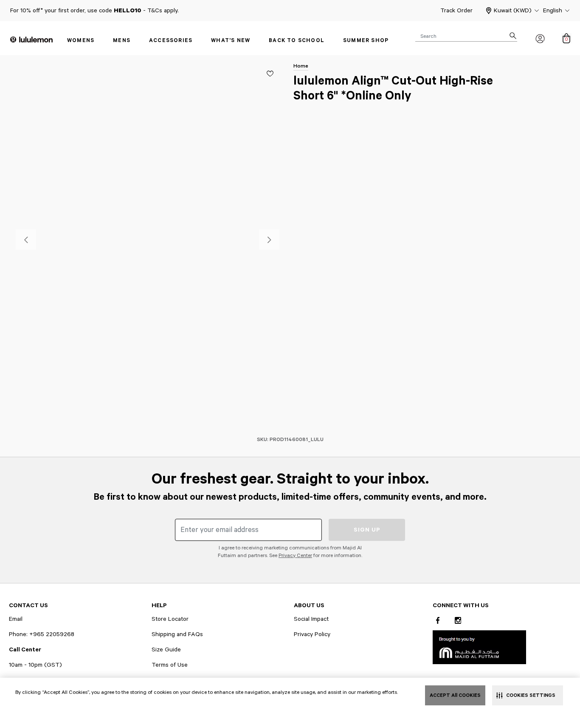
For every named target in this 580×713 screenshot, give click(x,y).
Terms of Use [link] (170, 665)
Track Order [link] (456, 10)
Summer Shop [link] (366, 40)
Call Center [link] (25, 649)
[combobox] (466, 36)
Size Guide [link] (166, 649)
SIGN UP (367, 529)
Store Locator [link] (170, 619)
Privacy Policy (312, 634)
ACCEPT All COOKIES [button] (455, 695)
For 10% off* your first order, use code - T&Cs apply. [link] (94, 10)
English (552, 10)
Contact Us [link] (28, 605)
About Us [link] (309, 605)
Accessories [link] (170, 40)
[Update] (270, 73)
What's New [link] (230, 40)
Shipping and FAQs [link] (177, 634)
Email (16, 619)
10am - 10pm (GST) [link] (35, 665)
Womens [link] (80, 40)
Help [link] (159, 605)
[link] (479, 647)
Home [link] (300, 66)
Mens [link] (121, 40)
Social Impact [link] (311, 619)
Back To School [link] (296, 40)
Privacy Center (295, 555)
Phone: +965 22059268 (41, 634)
